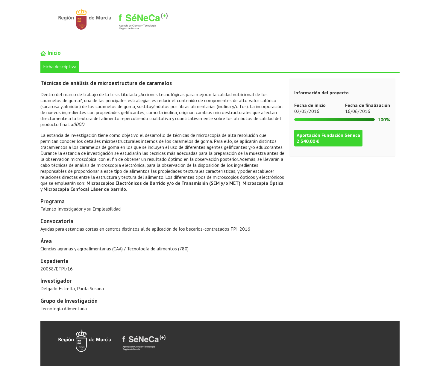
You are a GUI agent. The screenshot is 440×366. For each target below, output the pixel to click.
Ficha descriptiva (59, 66)
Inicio (53, 52)
